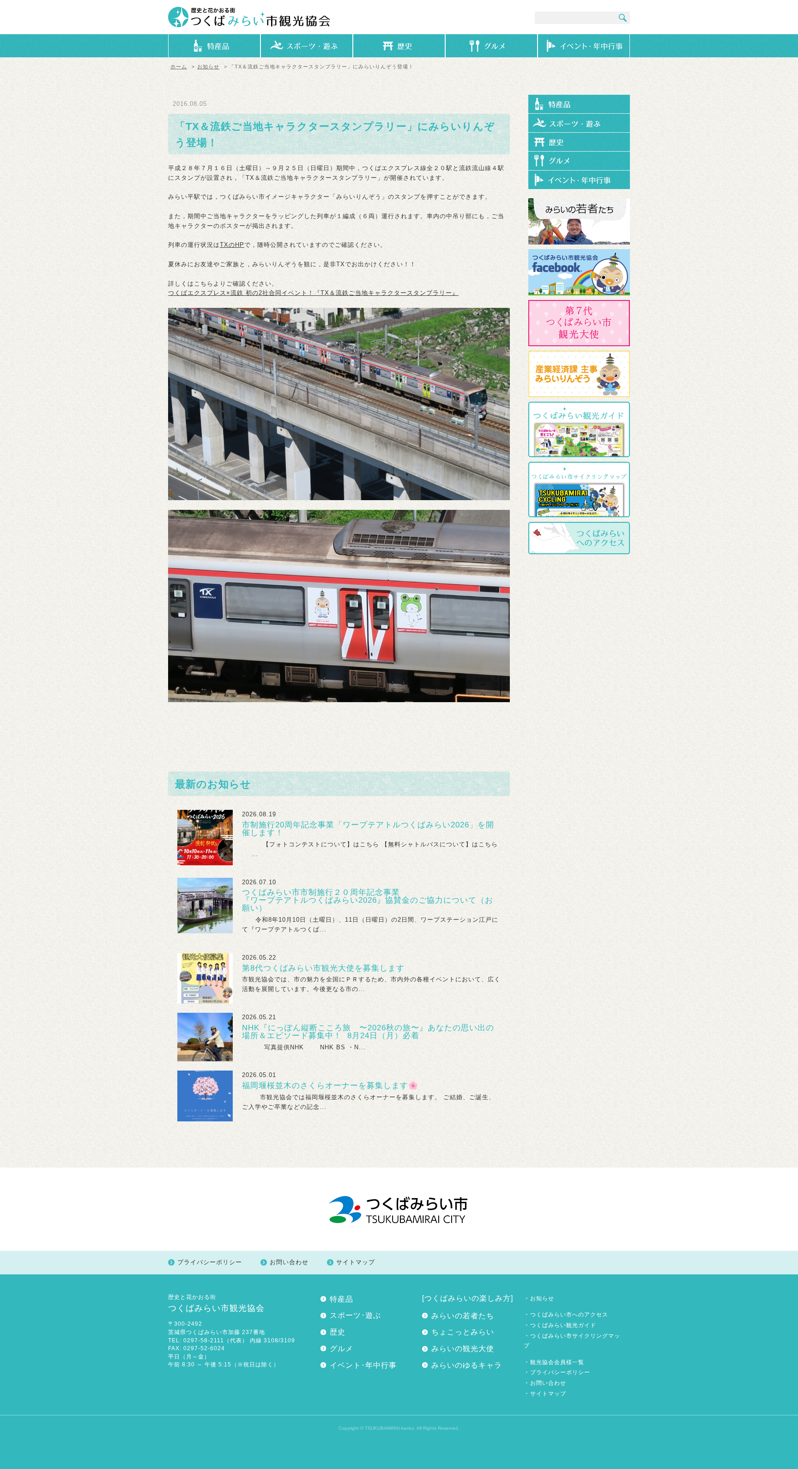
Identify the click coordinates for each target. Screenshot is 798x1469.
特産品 (341, 1299)
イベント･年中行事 (363, 1365)
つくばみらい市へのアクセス (569, 1314)
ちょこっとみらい (462, 1332)
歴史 (337, 1332)
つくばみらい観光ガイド (563, 1325)
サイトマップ (355, 1262)
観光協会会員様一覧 (557, 1362)
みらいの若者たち (462, 1316)
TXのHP (232, 244)
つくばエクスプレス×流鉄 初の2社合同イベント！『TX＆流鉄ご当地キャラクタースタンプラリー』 (313, 292)
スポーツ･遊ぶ (355, 1315)
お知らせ (208, 66)
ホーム (178, 66)
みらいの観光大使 (462, 1349)
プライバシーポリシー (209, 1262)
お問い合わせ (289, 1262)
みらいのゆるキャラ (466, 1365)
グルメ (341, 1349)
